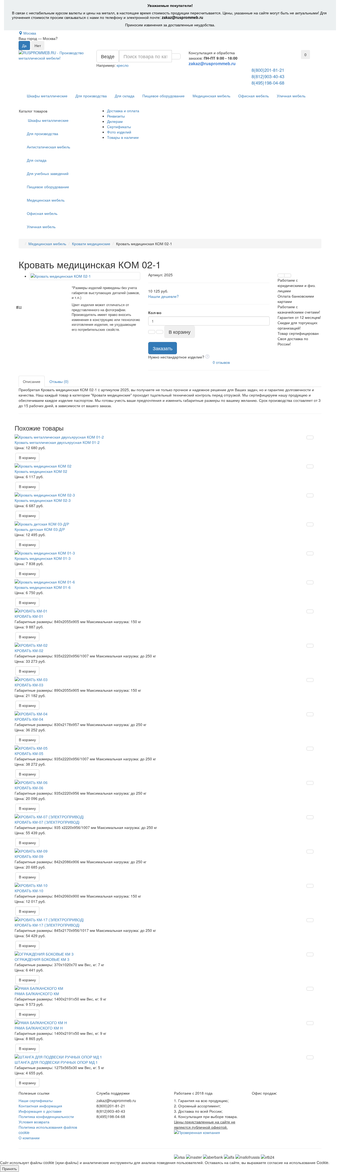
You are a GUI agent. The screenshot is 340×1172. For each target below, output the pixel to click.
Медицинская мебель (211, 95)
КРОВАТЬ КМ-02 (29, 650)
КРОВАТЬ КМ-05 (29, 753)
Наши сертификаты (36, 1100)
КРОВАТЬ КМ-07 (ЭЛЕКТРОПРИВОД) (47, 822)
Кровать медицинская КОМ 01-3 (43, 558)
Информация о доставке (40, 1111)
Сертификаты (119, 126)
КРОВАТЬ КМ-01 (29, 616)
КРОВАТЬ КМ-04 (29, 719)
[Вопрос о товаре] (281, 275)
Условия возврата (34, 1121)
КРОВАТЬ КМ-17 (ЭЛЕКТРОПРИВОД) (47, 925)
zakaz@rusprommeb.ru (182, 17)
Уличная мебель (291, 95)
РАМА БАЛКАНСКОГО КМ (37, 993)
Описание (31, 381)
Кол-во (155, 312)
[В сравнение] (287, 275)
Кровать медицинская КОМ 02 (41, 471)
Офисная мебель (253, 95)
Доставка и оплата (123, 110)
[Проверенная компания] (197, 1132)
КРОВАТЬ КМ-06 (29, 787)
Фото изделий (119, 132)
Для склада (124, 95)
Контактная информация (40, 1105)
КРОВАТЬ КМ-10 (29, 890)
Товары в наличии (123, 137)
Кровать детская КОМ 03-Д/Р (40, 529)
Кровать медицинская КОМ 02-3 (43, 500)
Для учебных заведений (48, 173)
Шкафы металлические (47, 95)
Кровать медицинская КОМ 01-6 (43, 587)
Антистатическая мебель (48, 146)
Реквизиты (116, 116)
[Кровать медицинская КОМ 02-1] (84, 276)
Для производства (91, 95)
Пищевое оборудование (163, 95)
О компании (29, 1137)
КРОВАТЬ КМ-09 (29, 856)
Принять (9, 1168)
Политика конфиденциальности (46, 1116)
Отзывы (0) (59, 381)
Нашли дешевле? (163, 296)
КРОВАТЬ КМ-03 (29, 684)
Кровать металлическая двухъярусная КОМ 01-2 (57, 442)
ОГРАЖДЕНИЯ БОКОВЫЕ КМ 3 (42, 959)
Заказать (162, 348)
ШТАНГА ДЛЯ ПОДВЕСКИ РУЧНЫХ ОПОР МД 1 (56, 1062)
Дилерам (115, 121)
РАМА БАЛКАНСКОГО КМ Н (39, 1028)
